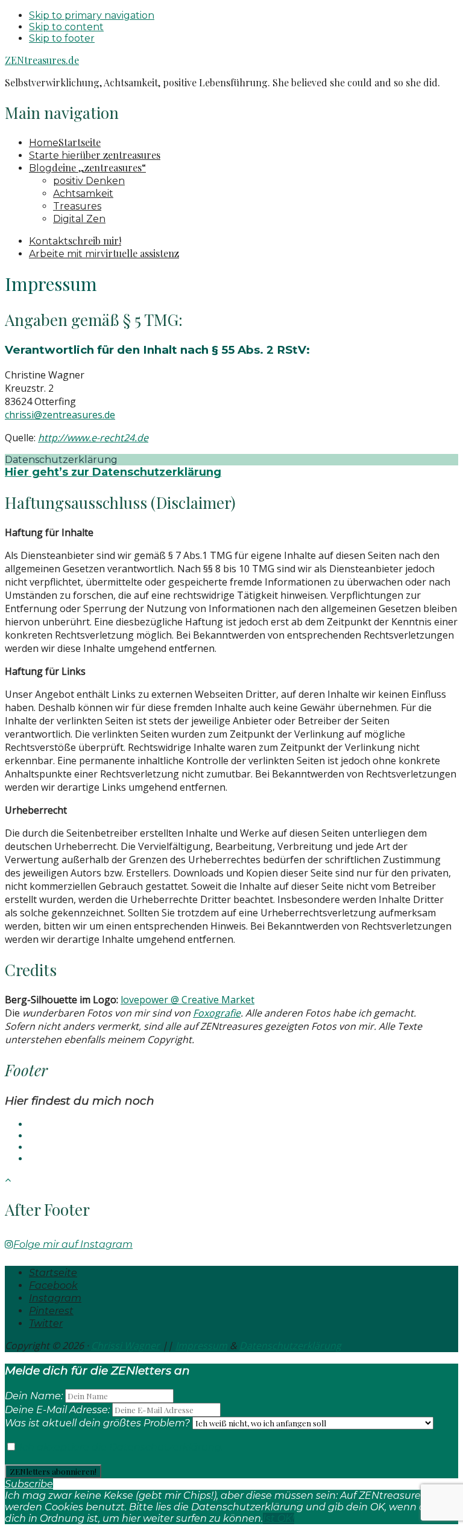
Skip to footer (62, 38)
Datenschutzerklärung (290, 1345)
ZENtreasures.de (42, 60)
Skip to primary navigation (91, 15)
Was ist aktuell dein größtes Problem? (97, 1423)
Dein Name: (34, 1396)
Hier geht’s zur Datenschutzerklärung (113, 472)
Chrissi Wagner (125, 1345)
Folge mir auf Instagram (73, 1244)
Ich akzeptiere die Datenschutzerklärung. (120, 1447)
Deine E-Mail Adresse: (58, 1410)
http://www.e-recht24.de (93, 437)
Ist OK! (278, 1518)
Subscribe (29, 1484)
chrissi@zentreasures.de (60, 414)
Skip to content (66, 27)
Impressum (201, 1345)
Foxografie (217, 1013)
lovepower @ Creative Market (187, 999)
